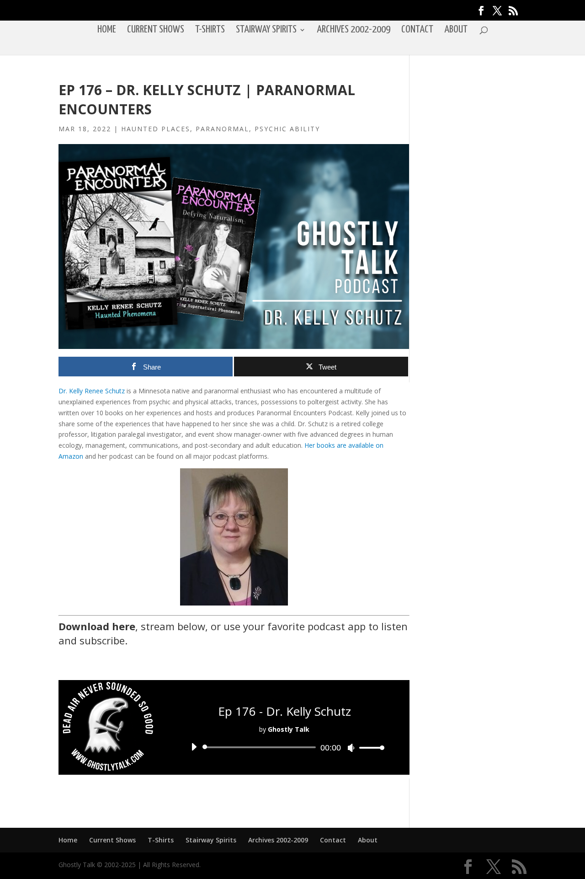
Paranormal (222, 128)
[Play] (193, 747)
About (456, 31)
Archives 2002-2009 (353, 31)
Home (106, 31)
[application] (284, 747)
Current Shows (155, 31)
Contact (417, 31)
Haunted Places (155, 128)
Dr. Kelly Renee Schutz (91, 390)
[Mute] (351, 748)
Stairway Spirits (266, 31)
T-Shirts (210, 31)
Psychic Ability (287, 128)
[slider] (369, 747)
